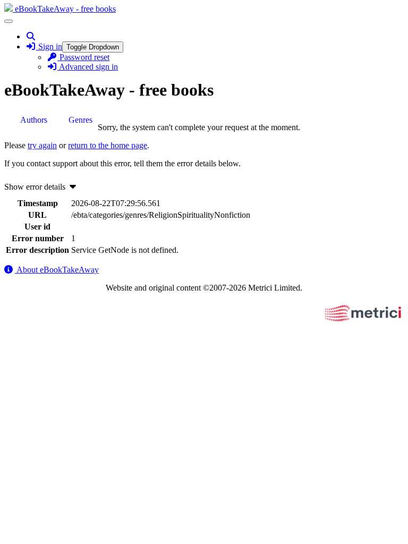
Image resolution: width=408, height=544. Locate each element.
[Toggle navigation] (8, 21)
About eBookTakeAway (57, 269)
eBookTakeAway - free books (64, 8)
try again (42, 145)
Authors (33, 119)
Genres (80, 119)
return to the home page (107, 145)
